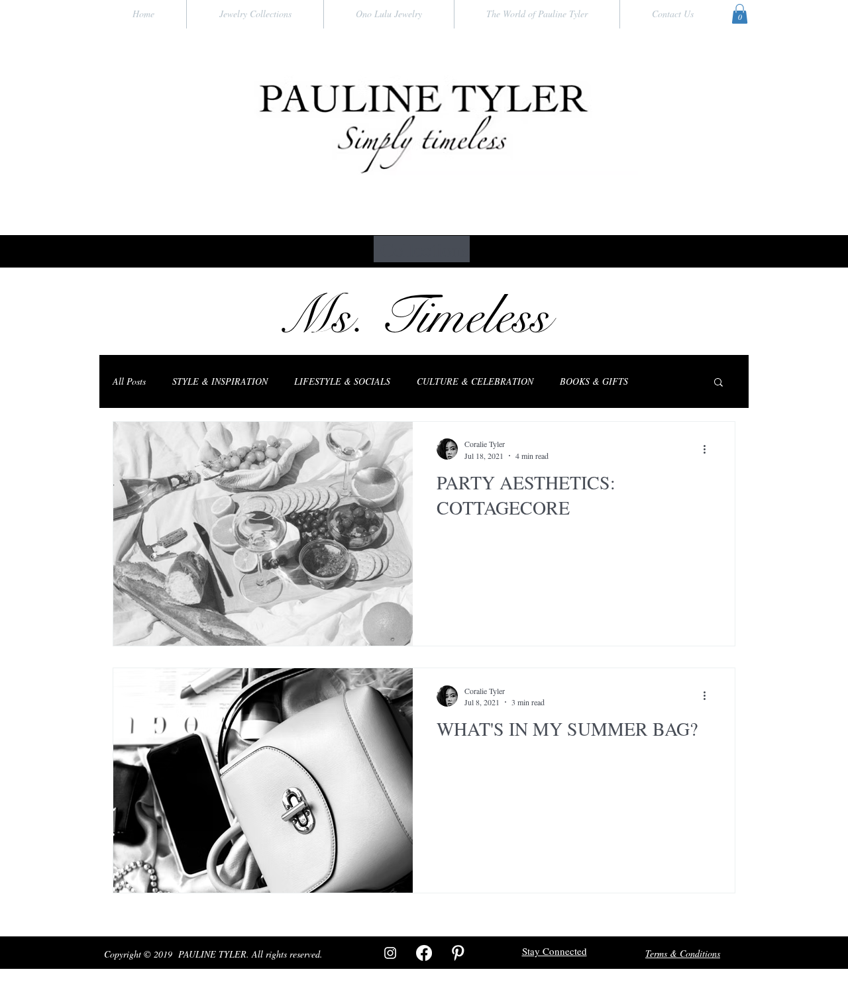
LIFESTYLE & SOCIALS (342, 381)
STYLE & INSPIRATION (220, 381)
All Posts (129, 381)
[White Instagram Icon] (390, 953)
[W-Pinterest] (458, 953)
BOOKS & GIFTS (594, 381)
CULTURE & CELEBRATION (475, 381)
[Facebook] (424, 953)
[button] (739, 14)
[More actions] (709, 449)
